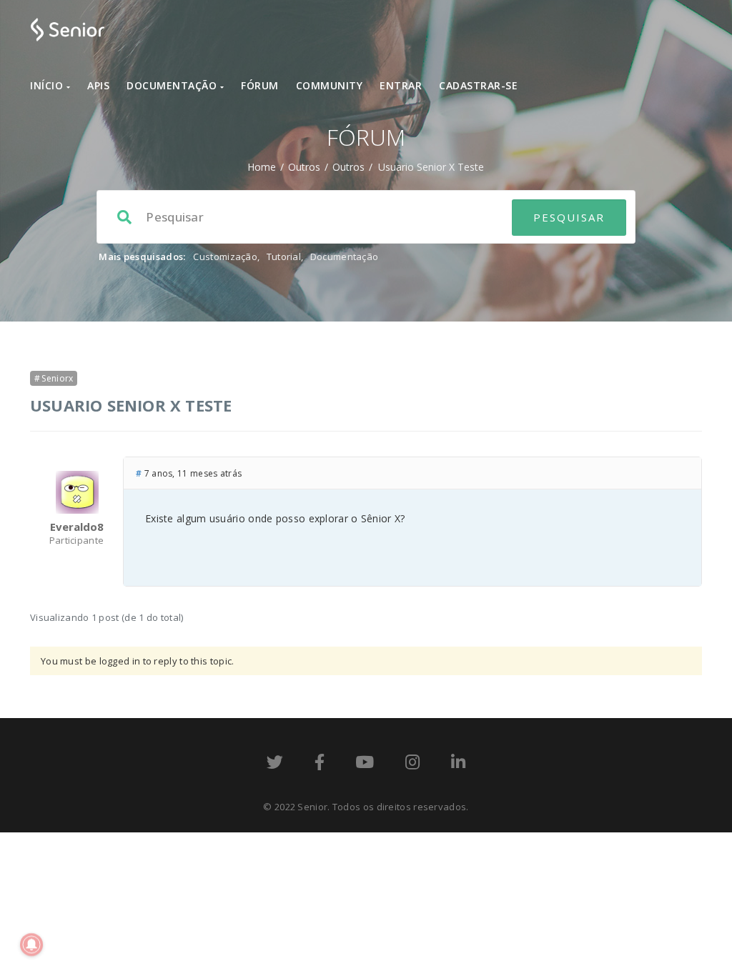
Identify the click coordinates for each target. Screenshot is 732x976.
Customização (225, 256)
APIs (98, 85)
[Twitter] (274, 764)
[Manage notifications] (31, 944)
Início (48, 85)
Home (261, 167)
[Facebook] (319, 764)
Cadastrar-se (478, 85)
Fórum (260, 85)
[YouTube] (364, 764)
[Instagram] (412, 764)
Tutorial (284, 256)
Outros (304, 167)
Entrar (401, 85)
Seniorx (57, 378)
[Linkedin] (458, 764)
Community (329, 85)
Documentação (173, 85)
